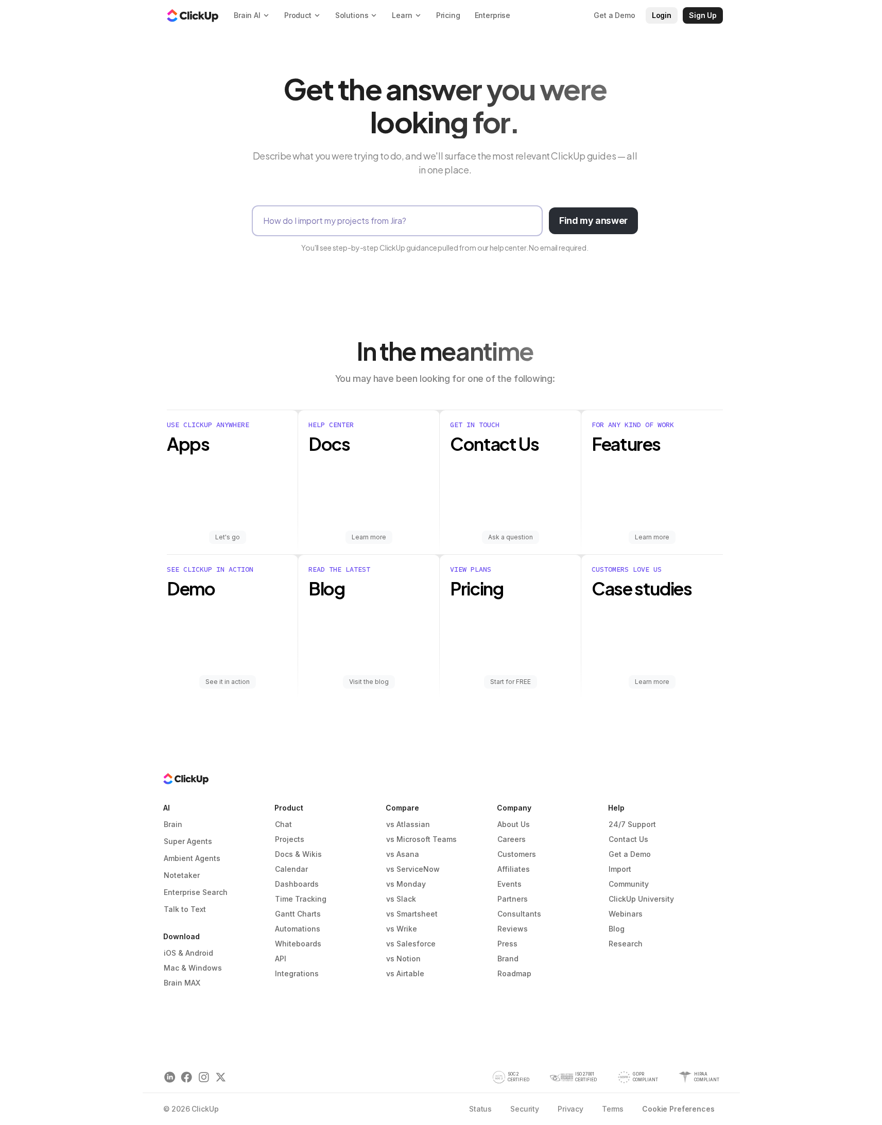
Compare (402, 807)
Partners (512, 898)
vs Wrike (401, 928)
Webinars (626, 913)
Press (507, 943)
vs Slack (401, 898)
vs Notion (403, 958)
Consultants (519, 913)
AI (166, 807)
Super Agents (188, 841)
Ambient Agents (192, 858)
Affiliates (513, 869)
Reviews (512, 928)
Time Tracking (300, 898)
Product (288, 807)
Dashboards (297, 884)
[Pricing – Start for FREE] (510, 627)
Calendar (291, 869)
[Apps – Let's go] (232, 482)
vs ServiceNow (413, 869)
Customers (516, 854)
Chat (283, 824)
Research (626, 943)
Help (616, 807)
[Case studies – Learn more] (652, 627)
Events (509, 884)
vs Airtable (405, 973)
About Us (513, 824)
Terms (613, 1108)
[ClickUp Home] (192, 15)
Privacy (570, 1108)
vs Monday (406, 884)
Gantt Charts (298, 913)
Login (661, 15)
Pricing (448, 15)
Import (620, 869)
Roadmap (514, 973)
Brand (507, 958)
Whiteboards (298, 943)
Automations (297, 928)
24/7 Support (632, 824)
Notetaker (182, 875)
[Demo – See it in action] (232, 627)
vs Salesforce (411, 943)
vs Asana (402, 854)
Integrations (297, 973)
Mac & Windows (193, 967)
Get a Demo (630, 854)
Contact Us (628, 839)
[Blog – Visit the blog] (369, 627)
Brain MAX (182, 982)
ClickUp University (641, 898)
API (280, 958)
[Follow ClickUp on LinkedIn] (169, 1077)
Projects (289, 839)
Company (514, 807)
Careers (511, 839)
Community (629, 884)
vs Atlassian (408, 824)
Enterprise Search (196, 892)
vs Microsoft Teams (421, 839)
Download (181, 936)
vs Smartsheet (412, 913)
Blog (617, 928)
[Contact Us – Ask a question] (510, 482)
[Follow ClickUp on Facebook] (186, 1077)
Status (480, 1108)
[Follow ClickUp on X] (220, 1077)
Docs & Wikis (298, 854)
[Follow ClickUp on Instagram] (203, 1077)
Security (524, 1108)
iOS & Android (188, 952)
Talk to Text (185, 909)
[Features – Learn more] (652, 482)
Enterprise (493, 15)
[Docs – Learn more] (369, 482)
